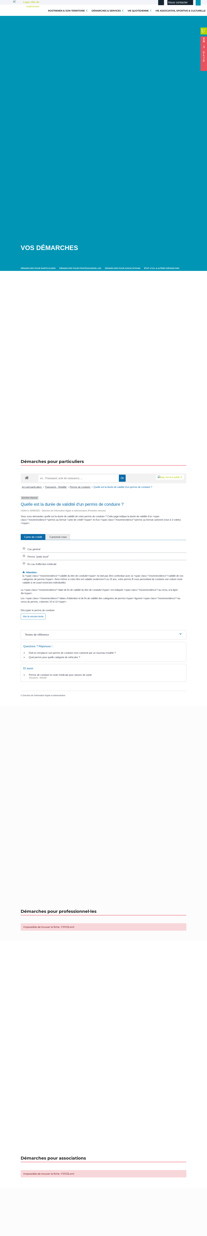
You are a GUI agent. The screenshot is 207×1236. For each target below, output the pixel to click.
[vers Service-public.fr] (170, 477)
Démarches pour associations (123, 268)
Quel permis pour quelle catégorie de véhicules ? (54, 657)
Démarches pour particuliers (38, 268)
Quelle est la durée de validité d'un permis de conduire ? (122, 487)
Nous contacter (178, 2)
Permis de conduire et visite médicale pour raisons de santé (60, 674)
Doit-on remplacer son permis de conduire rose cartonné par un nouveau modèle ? (72, 652)
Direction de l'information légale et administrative (44, 695)
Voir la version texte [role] (33, 616)
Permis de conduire (80, 487)
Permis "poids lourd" (37, 556)
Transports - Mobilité (56, 487)
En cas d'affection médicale (41, 564)
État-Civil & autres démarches (161, 268)
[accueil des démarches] (26, 478)
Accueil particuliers (32, 487)
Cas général (33, 549)
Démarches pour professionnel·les (80, 268)
